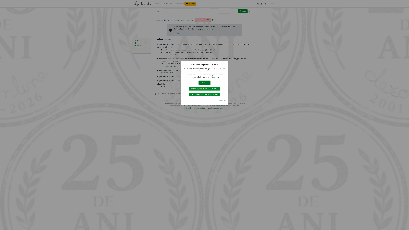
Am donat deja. (222, 100)
